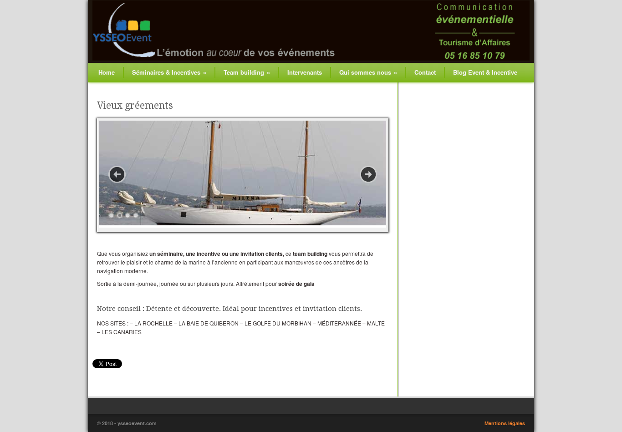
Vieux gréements (135, 105)
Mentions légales (504, 423)
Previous (117, 174)
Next (368, 174)
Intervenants (304, 72)
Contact (425, 72)
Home (106, 72)
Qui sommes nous (368, 72)
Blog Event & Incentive (485, 72)
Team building (247, 72)
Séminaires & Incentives (169, 72)
